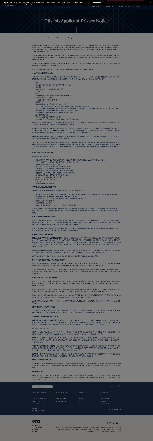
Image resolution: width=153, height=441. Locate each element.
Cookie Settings (97, 2)
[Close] (150, 2)
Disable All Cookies (116, 2)
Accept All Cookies (135, 2)
